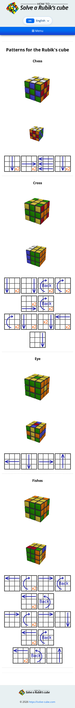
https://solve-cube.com (42, 702)
